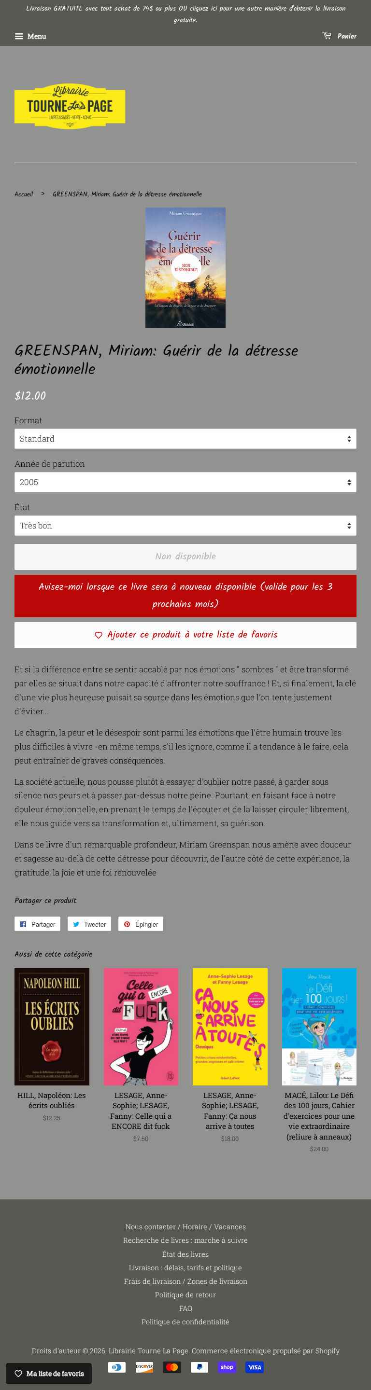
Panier (346, 36)
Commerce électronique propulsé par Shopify (266, 1350)
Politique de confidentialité (185, 1321)
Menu (36, 36)
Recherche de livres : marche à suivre (185, 1240)
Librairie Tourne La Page (148, 1350)
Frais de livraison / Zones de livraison (185, 1281)
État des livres (185, 1254)
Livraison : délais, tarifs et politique (185, 1267)
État (22, 507)
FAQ (185, 1308)
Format (28, 420)
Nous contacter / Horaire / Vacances (186, 1226)
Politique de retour (185, 1294)
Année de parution (49, 463)
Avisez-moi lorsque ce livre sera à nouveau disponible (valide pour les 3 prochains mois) (185, 596)
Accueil (23, 195)
